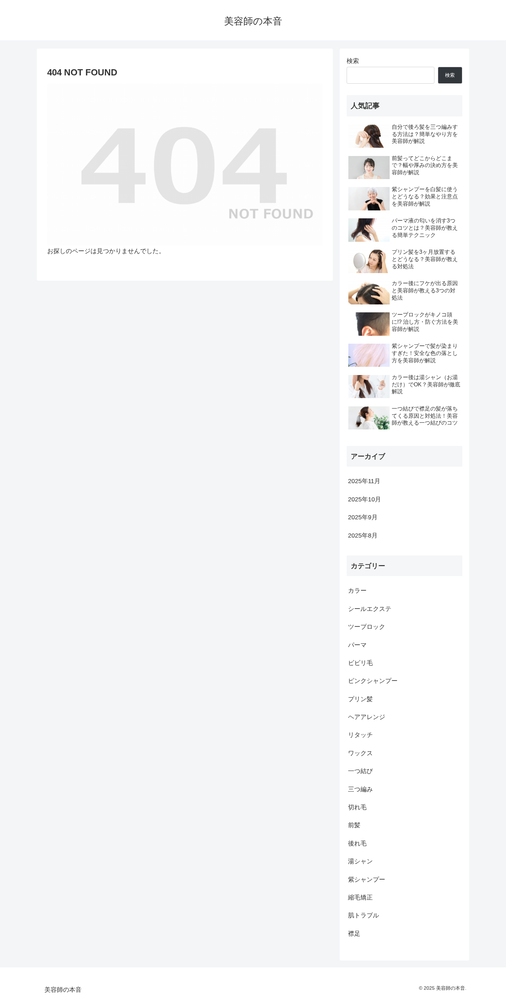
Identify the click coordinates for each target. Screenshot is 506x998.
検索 (353, 61)
